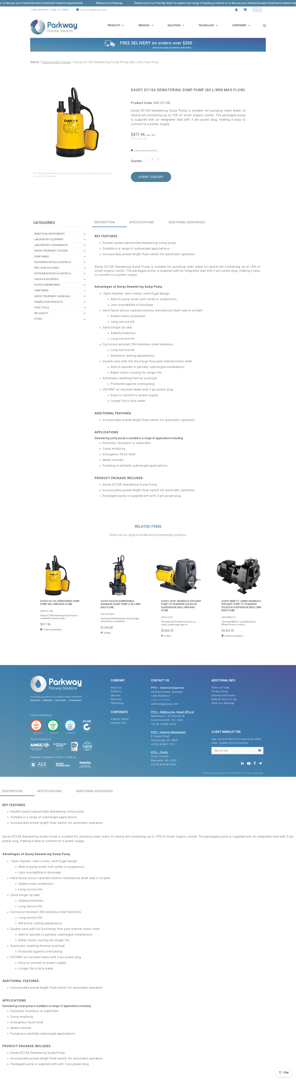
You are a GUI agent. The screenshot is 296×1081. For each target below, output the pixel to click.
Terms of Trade (220, 687)
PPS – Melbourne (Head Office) (172, 711)
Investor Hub (118, 723)
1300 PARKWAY (160, 696)
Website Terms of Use (224, 699)
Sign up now (221, 750)
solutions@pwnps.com (93, 9)
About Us (116, 687)
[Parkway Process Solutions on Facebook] (256, 762)
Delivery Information (182, 48)
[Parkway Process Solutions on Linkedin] (243, 762)
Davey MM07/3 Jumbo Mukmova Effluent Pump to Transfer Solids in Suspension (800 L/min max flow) (241, 606)
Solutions (116, 699)
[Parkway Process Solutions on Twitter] (261, 762)
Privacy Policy (219, 691)
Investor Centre (120, 719)
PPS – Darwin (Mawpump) (168, 732)
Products (116, 691)
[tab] (109, 222)
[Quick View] (76, 561)
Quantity (136, 161)
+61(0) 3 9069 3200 (163, 724)
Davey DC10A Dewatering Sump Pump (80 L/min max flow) (60, 603)
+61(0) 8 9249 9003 (163, 764)
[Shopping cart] (245, 9)
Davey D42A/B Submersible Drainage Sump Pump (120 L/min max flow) (120, 604)
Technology (117, 703)
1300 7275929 (161, 700)
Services (115, 695)
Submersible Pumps (56, 62)
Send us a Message (222, 703)
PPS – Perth (159, 752)
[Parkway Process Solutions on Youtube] (249, 762)
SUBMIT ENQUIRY (151, 177)
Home (34, 62)
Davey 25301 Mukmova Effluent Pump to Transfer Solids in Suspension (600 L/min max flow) (181, 606)
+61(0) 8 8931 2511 (163, 744)
